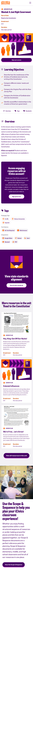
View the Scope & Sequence (13, 565)
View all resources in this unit (16, 455)
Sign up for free (16, 196)
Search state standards (16, 285)
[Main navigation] (30, 2)
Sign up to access (16, 60)
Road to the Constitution (8, 18)
